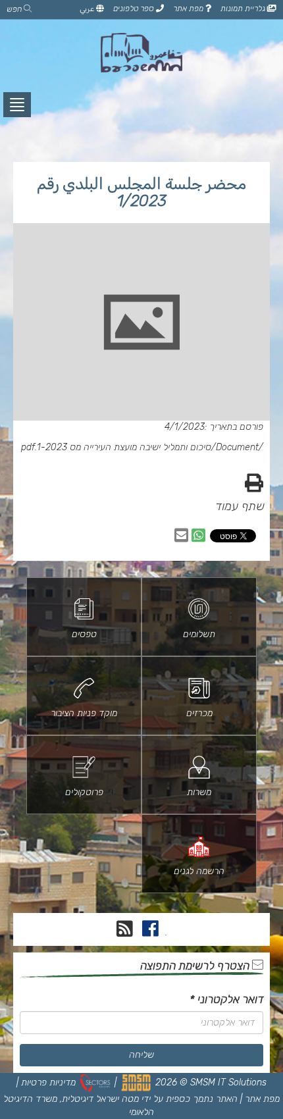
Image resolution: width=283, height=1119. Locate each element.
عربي (88, 8)
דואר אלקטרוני (226, 999)
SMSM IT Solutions (228, 1082)
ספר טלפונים (134, 8)
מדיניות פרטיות (48, 1082)
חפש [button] (15, 9)
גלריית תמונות (243, 8)
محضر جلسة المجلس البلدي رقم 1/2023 (141, 192)
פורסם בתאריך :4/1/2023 (214, 426)
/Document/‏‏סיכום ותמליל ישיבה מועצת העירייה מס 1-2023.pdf (142, 447)
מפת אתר (189, 8)
